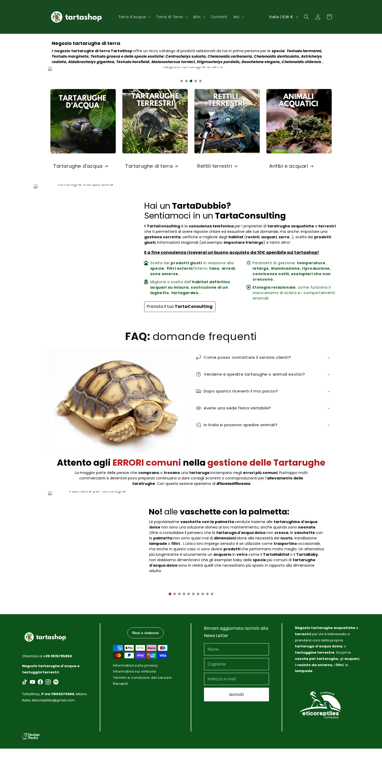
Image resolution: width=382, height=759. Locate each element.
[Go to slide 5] (200, 81)
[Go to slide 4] (195, 81)
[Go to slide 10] (212, 594)
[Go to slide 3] (191, 81)
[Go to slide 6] (193, 594)
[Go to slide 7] (198, 594)
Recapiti (120, 683)
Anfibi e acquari (288, 166)
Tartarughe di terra (149, 166)
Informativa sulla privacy (135, 665)
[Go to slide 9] (207, 594)
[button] (134, 16)
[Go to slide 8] (202, 594)
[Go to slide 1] (181, 81)
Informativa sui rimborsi (134, 671)
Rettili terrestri (214, 166)
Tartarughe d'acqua (78, 166)
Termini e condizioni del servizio (142, 677)
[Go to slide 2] (186, 81)
